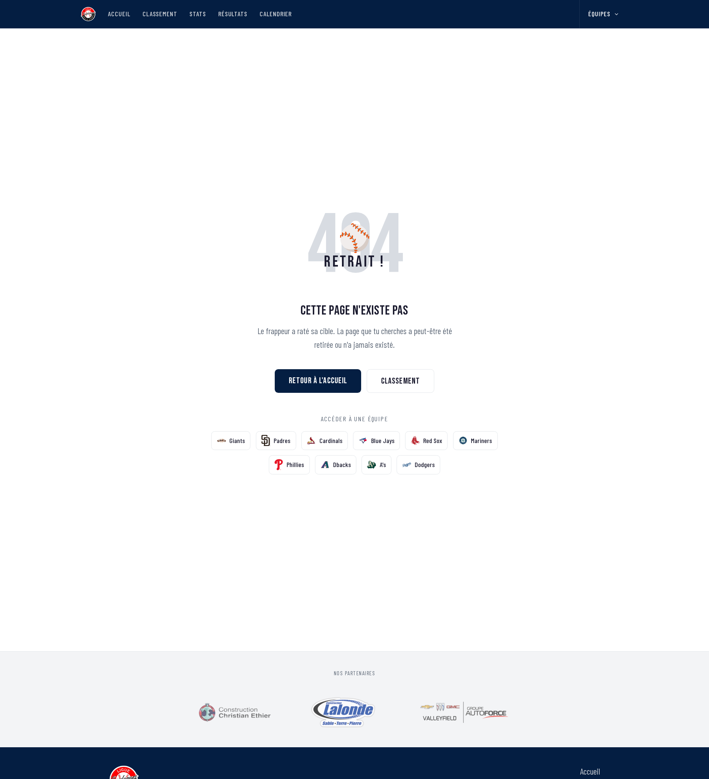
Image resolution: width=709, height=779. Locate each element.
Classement (160, 14)
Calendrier (276, 14)
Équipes (599, 14)
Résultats (232, 14)
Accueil (119, 14)
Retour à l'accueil (318, 380)
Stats (197, 14)
